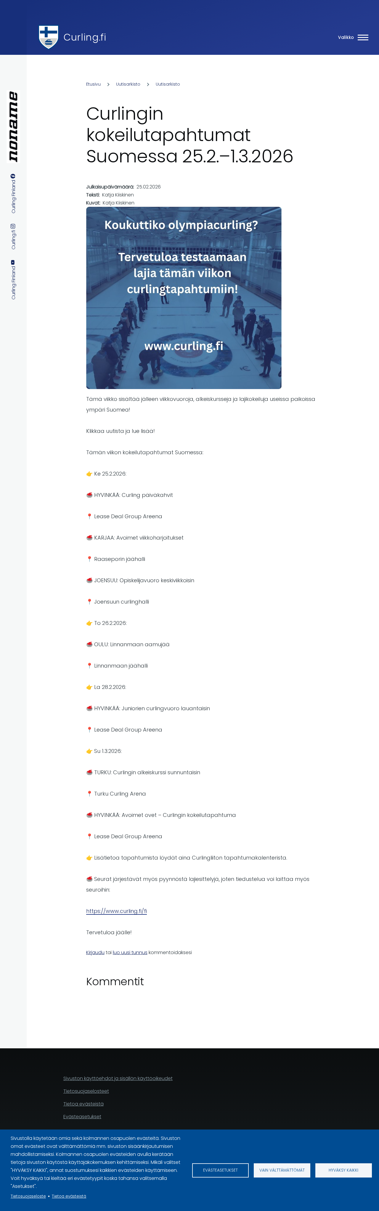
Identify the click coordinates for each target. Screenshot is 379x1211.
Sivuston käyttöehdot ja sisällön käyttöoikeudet (118, 1078)
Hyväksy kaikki (343, 1170)
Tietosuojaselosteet (86, 1091)
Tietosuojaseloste (28, 1196)
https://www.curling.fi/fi (116, 911)
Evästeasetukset (220, 1170)
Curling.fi (84, 37)
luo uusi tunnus (130, 952)
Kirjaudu (95, 952)
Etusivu (93, 84)
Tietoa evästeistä (69, 1196)
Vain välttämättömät (282, 1170)
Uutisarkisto (128, 84)
